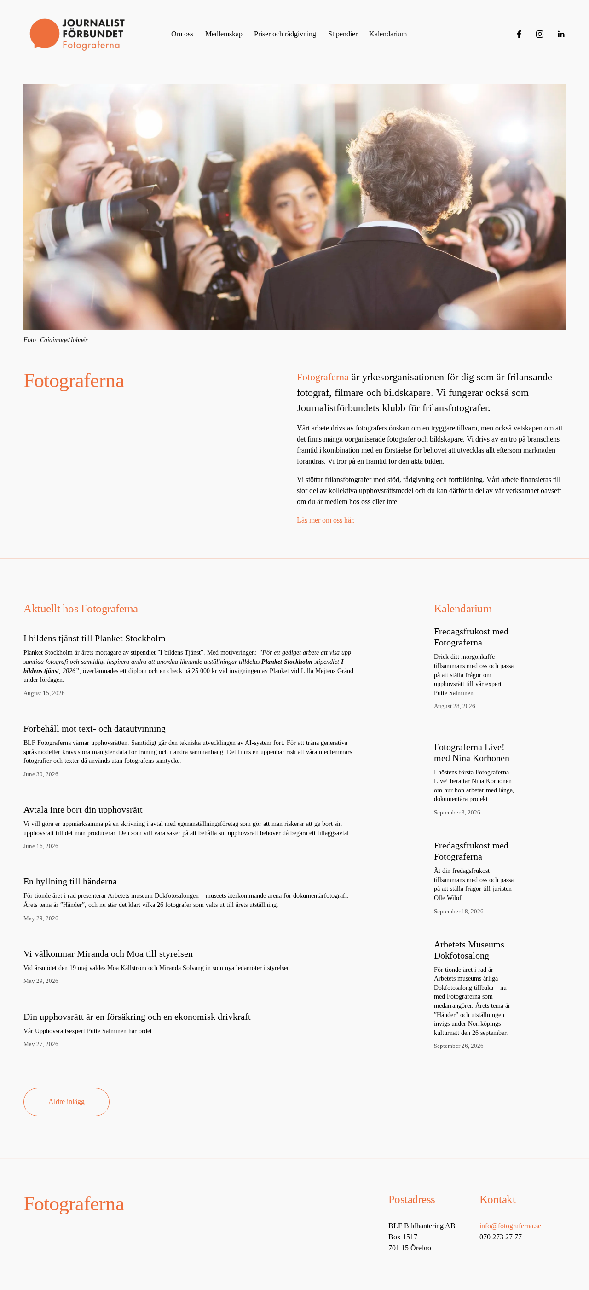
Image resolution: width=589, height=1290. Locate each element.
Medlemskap (224, 34)
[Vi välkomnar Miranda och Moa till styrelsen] (156, 937)
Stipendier (343, 34)
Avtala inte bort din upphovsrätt (83, 809)
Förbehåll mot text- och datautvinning (94, 728)
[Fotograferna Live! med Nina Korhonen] (488, 733)
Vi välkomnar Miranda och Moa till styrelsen (108, 953)
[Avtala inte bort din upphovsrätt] (191, 793)
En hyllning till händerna (70, 881)
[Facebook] (519, 34)
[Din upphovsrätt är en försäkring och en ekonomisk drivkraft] (137, 1000)
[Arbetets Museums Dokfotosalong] (484, 935)
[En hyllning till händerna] (191, 865)
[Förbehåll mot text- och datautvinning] (191, 712)
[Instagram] (539, 34)
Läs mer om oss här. (326, 520)
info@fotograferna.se (510, 1226)
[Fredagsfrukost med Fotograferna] (483, 622)
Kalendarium (388, 34)
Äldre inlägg (66, 1102)
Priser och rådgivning (285, 34)
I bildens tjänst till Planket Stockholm (94, 638)
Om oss (182, 34)
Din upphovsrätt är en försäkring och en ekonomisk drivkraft (137, 1016)
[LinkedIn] (561, 34)
